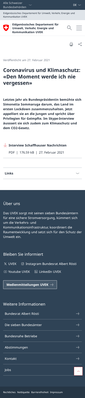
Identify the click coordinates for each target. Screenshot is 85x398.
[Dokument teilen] (80, 44)
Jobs (8, 370)
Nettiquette (23, 392)
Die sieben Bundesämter (23, 325)
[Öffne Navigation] (79, 27)
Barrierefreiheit (39, 392)
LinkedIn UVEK (50, 271)
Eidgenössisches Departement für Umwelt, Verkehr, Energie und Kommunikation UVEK (35, 28)
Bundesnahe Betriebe (21, 336)
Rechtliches (9, 392)
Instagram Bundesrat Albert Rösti (51, 264)
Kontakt (11, 358)
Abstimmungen (16, 347)
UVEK (12, 264)
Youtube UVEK (19, 271)
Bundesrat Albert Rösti (22, 313)
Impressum (56, 392)
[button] (78, 371)
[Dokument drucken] (71, 44)
